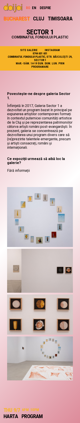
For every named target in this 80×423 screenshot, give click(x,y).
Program (32, 416)
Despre (45, 8)
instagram (52, 50)
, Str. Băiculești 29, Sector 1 (40, 58)
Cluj (38, 18)
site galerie (29, 50)
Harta (11, 416)
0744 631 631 (40, 53)
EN (34, 8)
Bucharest (17, 18)
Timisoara (60, 18)
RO (28, 8)
